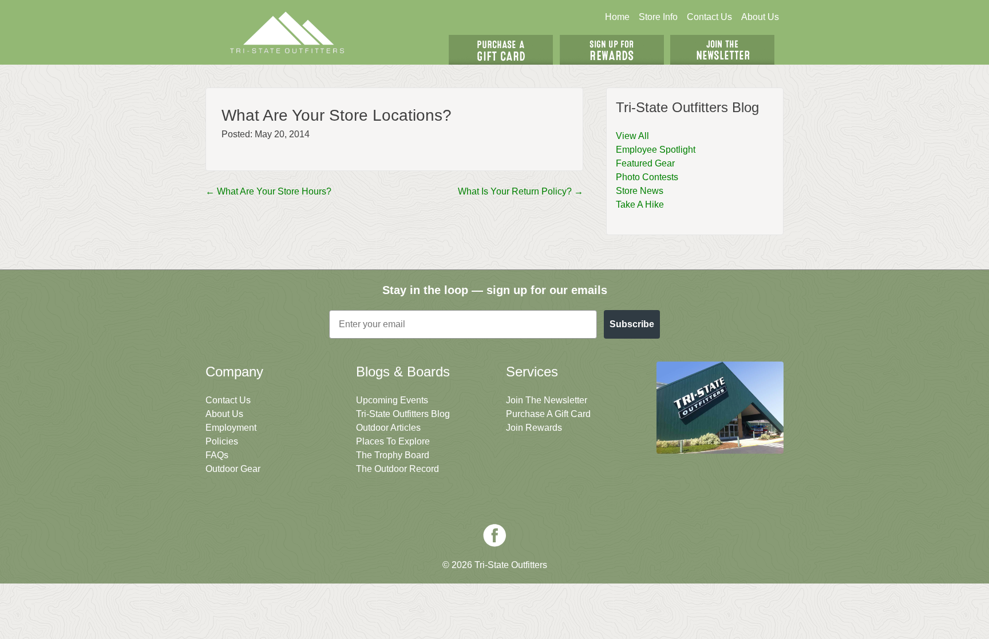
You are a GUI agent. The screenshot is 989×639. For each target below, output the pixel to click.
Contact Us (709, 17)
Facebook (494, 535)
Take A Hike (640, 204)
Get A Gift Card (501, 50)
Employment (230, 427)
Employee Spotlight (655, 149)
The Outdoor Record (397, 469)
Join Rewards (534, 427)
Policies (221, 441)
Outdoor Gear (232, 469)
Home (617, 17)
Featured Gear (645, 163)
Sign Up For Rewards (612, 50)
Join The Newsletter (722, 50)
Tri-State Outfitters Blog (403, 414)
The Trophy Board (392, 455)
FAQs (216, 455)
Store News (639, 191)
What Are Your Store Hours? (268, 191)
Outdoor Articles (388, 427)
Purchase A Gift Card (548, 414)
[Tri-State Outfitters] (287, 32)
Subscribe (632, 324)
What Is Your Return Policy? (520, 191)
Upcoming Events (392, 400)
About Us (760, 17)
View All (632, 136)
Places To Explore (393, 441)
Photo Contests (647, 177)
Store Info (658, 17)
